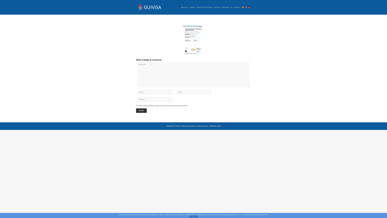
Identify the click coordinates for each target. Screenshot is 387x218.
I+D (231, 7)
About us (184, 7)
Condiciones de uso (202, 126)
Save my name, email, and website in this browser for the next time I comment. (163, 105)
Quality (192, 7)
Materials (225, 7)
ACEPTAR (193, 216)
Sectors (217, 7)
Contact (237, 7)
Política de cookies (215, 126)
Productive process (204, 7)
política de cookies (240, 214)
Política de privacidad (188, 126)
